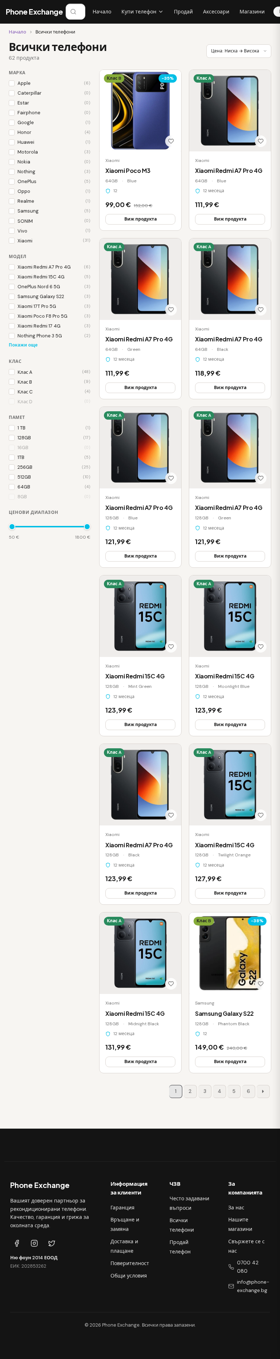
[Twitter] (51, 1243)
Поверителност (129, 1263)
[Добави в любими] (171, 141)
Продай (183, 11)
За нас (236, 1207)
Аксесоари (216, 11)
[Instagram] (34, 1243)
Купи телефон (138, 11)
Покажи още (23, 345)
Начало (102, 11)
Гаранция (122, 1207)
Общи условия (128, 1275)
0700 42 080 (247, 1266)
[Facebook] (16, 1243)
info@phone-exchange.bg (253, 1286)
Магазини (252, 11)
